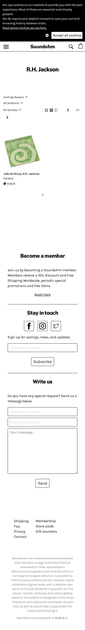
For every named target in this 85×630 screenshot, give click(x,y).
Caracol (8, 178)
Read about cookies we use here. (25, 28)
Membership (46, 521)
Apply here (42, 294)
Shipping (21, 521)
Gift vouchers (46, 531)
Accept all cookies (67, 35)
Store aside (45, 526)
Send (42, 483)
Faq (17, 526)
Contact (20, 537)
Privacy (19, 531)
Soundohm (42, 46)
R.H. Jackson (31, 173)
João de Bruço (12, 173)
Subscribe (43, 361)
